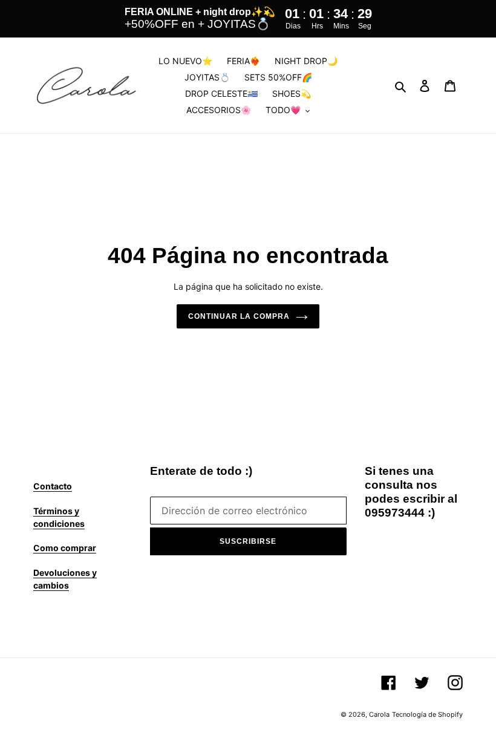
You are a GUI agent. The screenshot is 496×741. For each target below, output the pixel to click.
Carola (379, 714)
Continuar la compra (238, 316)
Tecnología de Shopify (427, 714)
